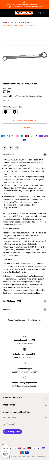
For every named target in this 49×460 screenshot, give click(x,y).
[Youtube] (13, 424)
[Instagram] (9, 424)
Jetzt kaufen (24, 127)
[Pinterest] (17, 147)
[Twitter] (11, 147)
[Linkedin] (5, 424)
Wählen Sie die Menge (12, 107)
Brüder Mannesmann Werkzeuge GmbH (31, 457)
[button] (4, 13)
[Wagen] (44, 13)
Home (5, 22)
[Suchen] (39, 13)
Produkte (13, 22)
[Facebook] (5, 147)
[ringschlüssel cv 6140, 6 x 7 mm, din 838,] (24, 55)
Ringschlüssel (24, 22)
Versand (19, 96)
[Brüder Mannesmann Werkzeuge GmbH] (23, 13)
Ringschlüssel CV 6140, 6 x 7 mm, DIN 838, (19, 26)
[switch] (5, 454)
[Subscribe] (45, 418)
